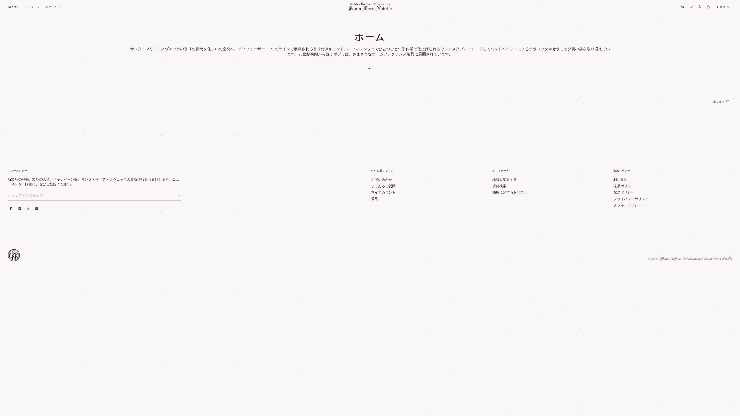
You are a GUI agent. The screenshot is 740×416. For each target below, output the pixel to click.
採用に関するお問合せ (509, 192)
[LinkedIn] (19, 208)
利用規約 (620, 180)
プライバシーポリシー (630, 199)
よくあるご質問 (383, 186)
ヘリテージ (33, 7)
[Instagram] (28, 208)
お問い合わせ (381, 180)
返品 (374, 199)
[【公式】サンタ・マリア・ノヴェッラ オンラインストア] (370, 7)
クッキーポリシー (627, 205)
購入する (14, 7)
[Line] (36, 208)
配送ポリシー (623, 192)
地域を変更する (504, 180)
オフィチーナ (54, 7)
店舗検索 (499, 186)
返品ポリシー (623, 186)
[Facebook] (11, 208)
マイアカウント (383, 192)
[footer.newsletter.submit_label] (179, 195)
